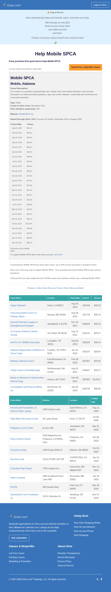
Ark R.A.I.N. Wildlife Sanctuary (25, 342)
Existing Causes (17, 557)
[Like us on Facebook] (101, 579)
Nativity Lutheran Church (22, 361)
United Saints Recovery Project (49, 288)
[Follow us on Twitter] (97, 579)
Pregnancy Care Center (21, 428)
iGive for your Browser (84, 527)
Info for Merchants (66, 557)
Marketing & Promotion (20, 561)
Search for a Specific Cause (85, 67)
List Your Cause (16, 553)
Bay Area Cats (17, 459)
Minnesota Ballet (76, 288)
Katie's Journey (17, 478)
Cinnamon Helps (18, 450)
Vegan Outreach (18, 305)
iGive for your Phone (84, 531)
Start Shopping (81, 535)
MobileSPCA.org (26, 114)
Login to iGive (100, 5)
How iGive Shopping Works (87, 523)
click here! (58, 254)
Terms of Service (66, 565)
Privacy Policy (64, 561)
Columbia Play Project (21, 468)
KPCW (13, 487)
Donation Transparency (69, 553)
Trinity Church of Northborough (25, 370)
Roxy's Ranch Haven (20, 439)
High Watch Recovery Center (24, 419)
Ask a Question (19, 538)
